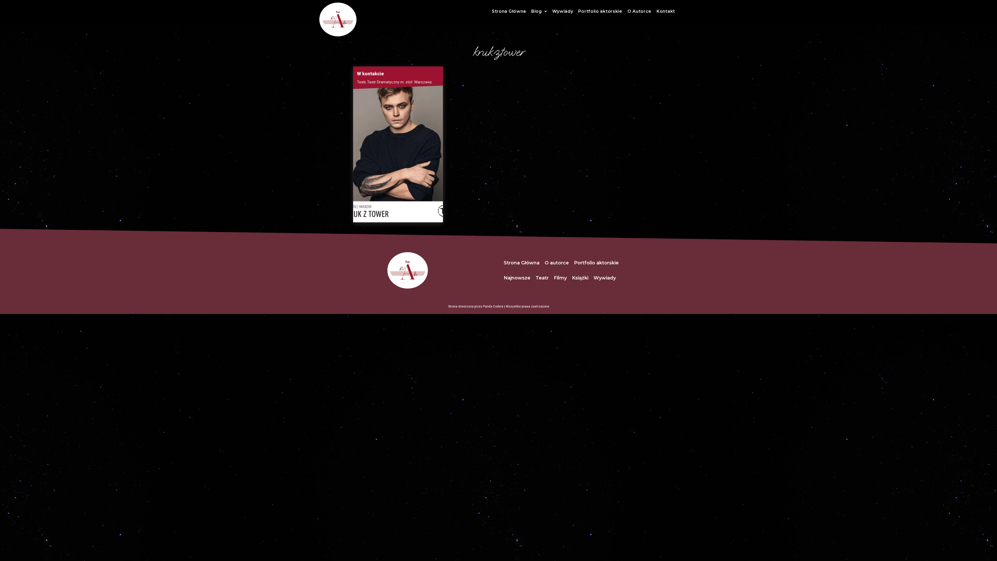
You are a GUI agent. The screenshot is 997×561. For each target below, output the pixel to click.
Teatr (361, 82)
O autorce (557, 263)
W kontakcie (370, 73)
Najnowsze (517, 278)
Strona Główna (509, 11)
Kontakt (666, 11)
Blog (536, 11)
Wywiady (562, 11)
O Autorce (639, 11)
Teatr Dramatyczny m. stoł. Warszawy (399, 82)
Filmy (560, 278)
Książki (580, 278)
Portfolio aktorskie (600, 11)
